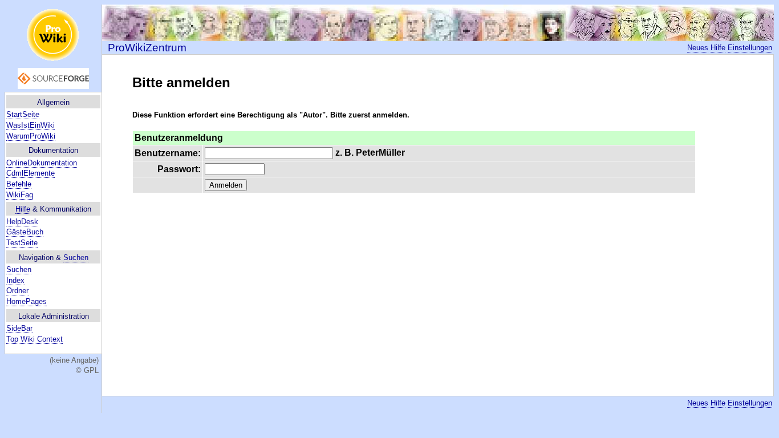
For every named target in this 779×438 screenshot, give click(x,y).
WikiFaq (19, 194)
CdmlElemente (30, 173)
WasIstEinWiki (30, 125)
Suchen (75, 257)
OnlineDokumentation (41, 163)
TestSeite (22, 242)
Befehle (18, 184)
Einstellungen (750, 47)
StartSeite (22, 114)
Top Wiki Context (34, 339)
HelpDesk (22, 221)
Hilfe (22, 209)
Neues (697, 47)
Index (15, 280)
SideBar (19, 328)
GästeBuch (24, 232)
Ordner (17, 290)
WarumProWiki (30, 136)
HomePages (26, 301)
